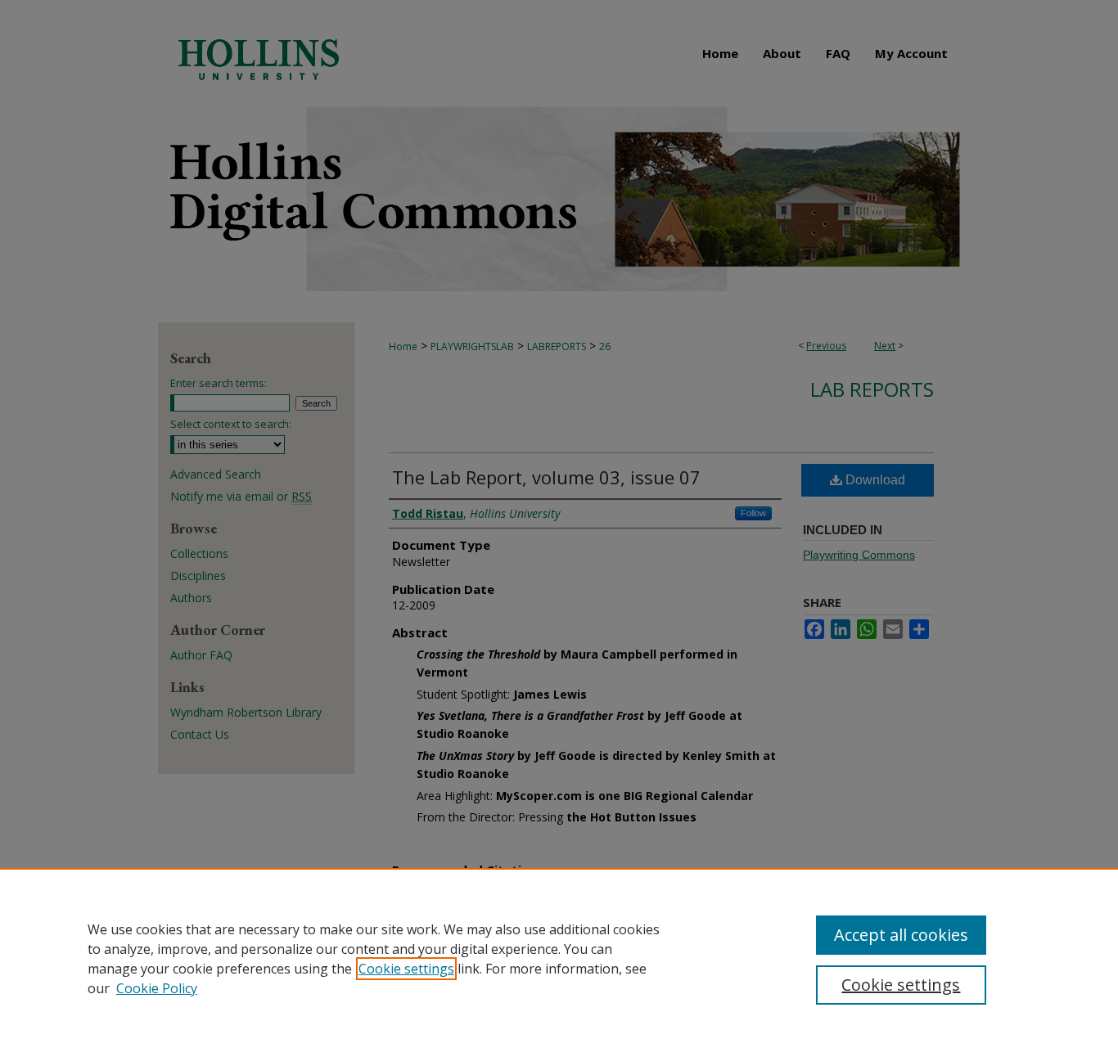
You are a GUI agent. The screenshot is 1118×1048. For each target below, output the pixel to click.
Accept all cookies (901, 935)
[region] (559, 958)
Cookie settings (406, 969)
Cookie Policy (156, 988)
